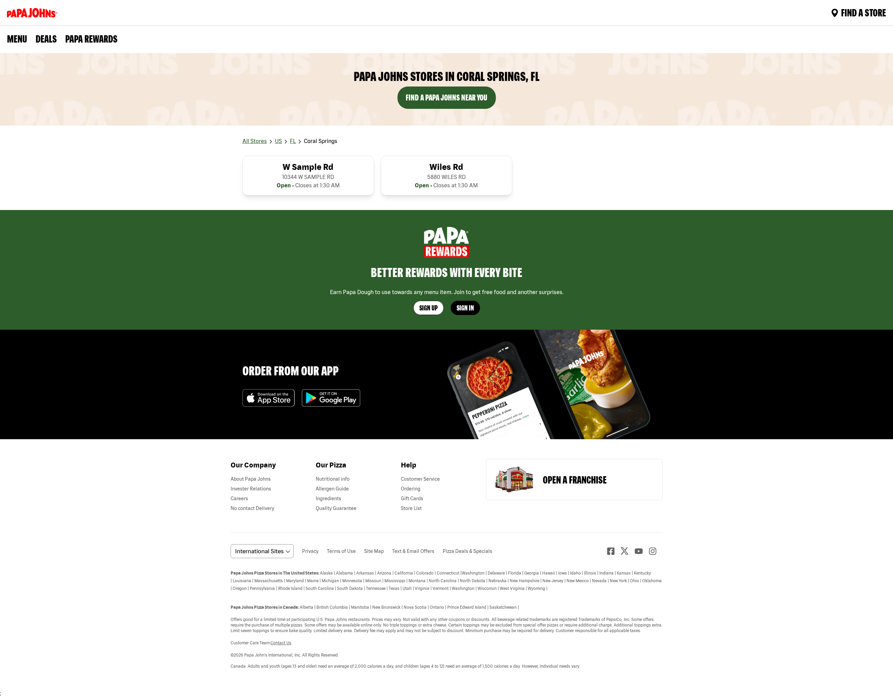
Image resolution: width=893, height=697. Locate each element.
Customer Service (420, 479)
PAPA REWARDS (91, 39)
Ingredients (328, 498)
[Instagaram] (655, 551)
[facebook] (614, 551)
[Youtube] (641, 551)
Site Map (374, 551)
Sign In (465, 308)
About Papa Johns (251, 479)
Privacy (310, 551)
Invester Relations (251, 489)
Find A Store (863, 12)
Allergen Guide (332, 489)
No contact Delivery (252, 508)
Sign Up (428, 308)
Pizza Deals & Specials (467, 551)
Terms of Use (341, 551)
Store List (411, 508)
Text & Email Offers (413, 551)
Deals (46, 39)
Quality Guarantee (336, 508)
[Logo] (33, 12)
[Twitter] (628, 551)
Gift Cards (412, 498)
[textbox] (446, 619)
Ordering (410, 489)
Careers (239, 498)
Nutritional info (333, 479)
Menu (17, 39)
